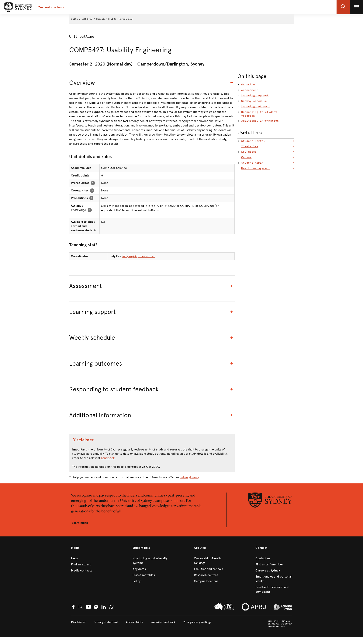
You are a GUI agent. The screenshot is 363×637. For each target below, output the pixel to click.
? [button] (93, 182)
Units (74, 19)
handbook (108, 458)
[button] (343, 7)
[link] (89, 558)
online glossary (189, 477)
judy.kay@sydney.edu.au (138, 256)
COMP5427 (87, 19)
